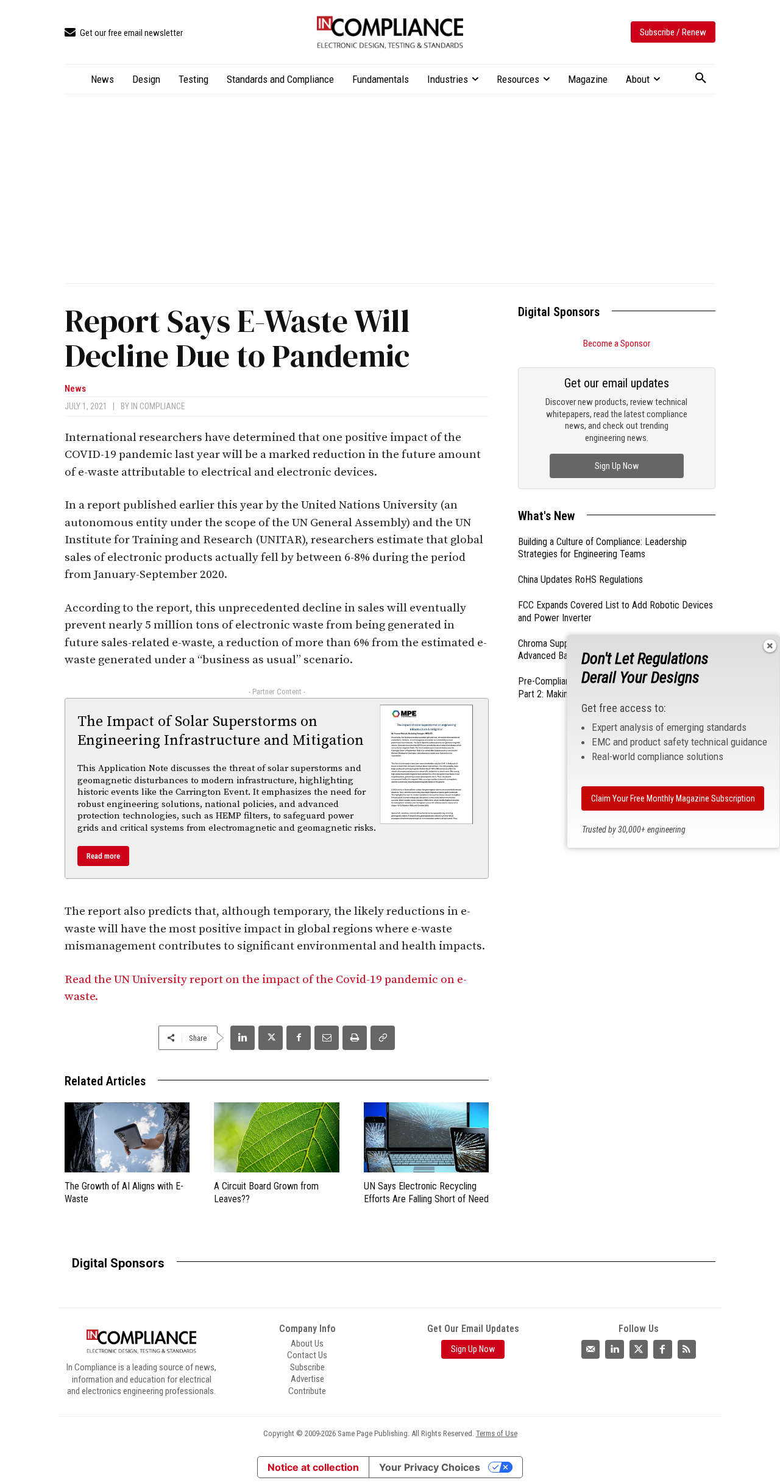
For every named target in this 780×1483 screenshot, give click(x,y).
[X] (270, 1038)
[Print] (354, 1038)
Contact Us (307, 1355)
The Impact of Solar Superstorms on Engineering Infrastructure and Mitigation (220, 731)
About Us (307, 1343)
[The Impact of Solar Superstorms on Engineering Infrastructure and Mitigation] (427, 764)
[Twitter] (638, 1349)
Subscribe (307, 1367)
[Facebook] (298, 1038)
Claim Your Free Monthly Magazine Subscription (673, 798)
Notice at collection (313, 1467)
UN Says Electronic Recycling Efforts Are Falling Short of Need (426, 1192)
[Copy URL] (382, 1038)
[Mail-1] (590, 1349)
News (75, 388)
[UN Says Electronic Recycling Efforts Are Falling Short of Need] (426, 1137)
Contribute (307, 1391)
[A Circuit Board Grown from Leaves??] (276, 1137)
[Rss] (687, 1349)
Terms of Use (496, 1433)
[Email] (326, 1038)
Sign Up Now (617, 466)
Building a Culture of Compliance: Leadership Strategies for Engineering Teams (602, 548)
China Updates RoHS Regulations (580, 579)
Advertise (307, 1378)
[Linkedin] (242, 1038)
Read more (103, 856)
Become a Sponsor (616, 343)
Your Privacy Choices (429, 1467)
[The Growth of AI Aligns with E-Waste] (127, 1137)
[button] (700, 78)
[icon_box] (124, 33)
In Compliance (158, 406)
